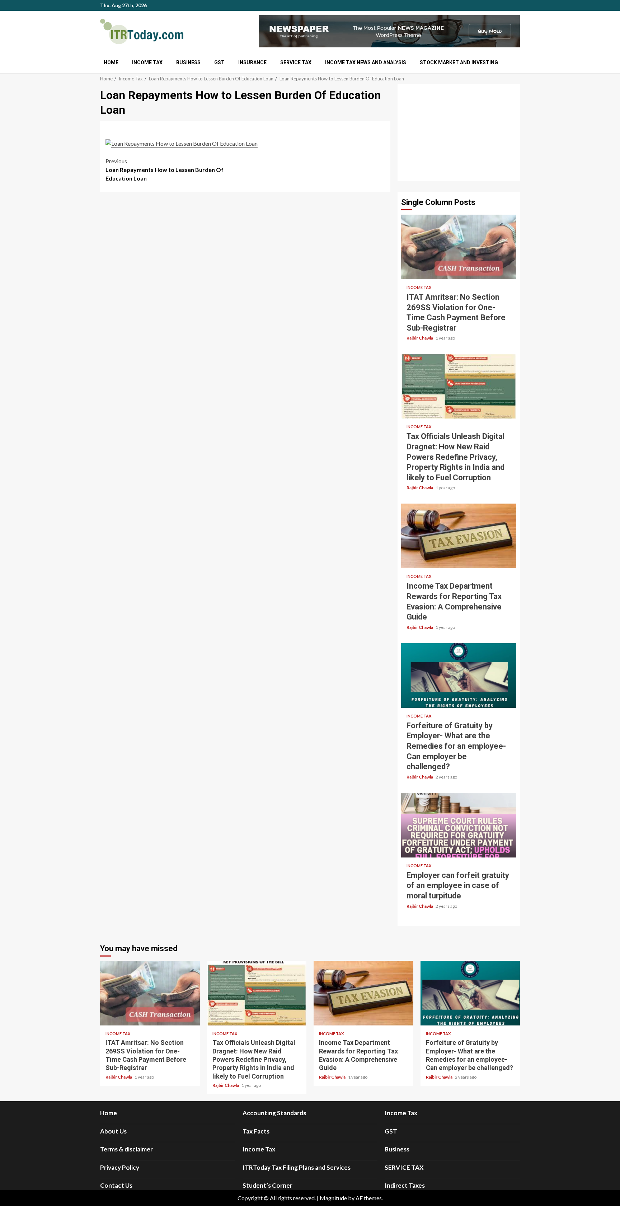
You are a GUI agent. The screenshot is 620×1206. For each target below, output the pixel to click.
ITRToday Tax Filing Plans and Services (297, 1167)
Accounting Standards (274, 1113)
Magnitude (333, 1198)
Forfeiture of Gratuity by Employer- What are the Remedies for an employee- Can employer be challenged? (458, 675)
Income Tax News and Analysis (365, 62)
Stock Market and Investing (459, 62)
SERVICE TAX (295, 62)
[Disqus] (245, 288)
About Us (113, 1131)
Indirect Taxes (405, 1185)
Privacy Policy (119, 1167)
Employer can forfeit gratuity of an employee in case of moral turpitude (458, 825)
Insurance (252, 62)
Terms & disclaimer (126, 1149)
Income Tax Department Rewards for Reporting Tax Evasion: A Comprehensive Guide (458, 536)
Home (111, 62)
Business (188, 62)
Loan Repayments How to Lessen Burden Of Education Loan (164, 170)
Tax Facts (256, 1131)
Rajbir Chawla (420, 338)
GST (219, 62)
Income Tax (147, 62)
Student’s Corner (267, 1185)
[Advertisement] (458, 133)
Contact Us (116, 1185)
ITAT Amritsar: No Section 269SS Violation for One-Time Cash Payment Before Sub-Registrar (458, 247)
